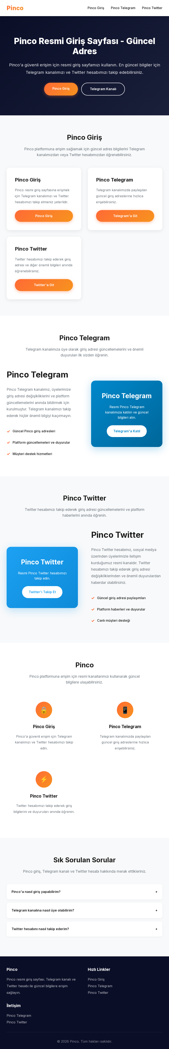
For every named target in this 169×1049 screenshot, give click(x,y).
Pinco (15, 8)
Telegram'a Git (125, 216)
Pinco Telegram (123, 8)
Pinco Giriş (96, 8)
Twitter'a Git (44, 285)
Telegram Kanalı (103, 89)
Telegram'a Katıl (126, 431)
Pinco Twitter (152, 8)
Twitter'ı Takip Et (42, 592)
